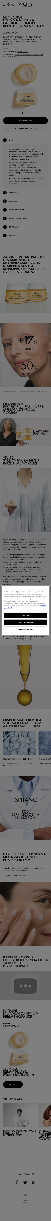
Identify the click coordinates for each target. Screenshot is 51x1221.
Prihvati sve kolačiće (25, 622)
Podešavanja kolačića (25, 629)
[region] (25, 610)
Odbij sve (25, 615)
